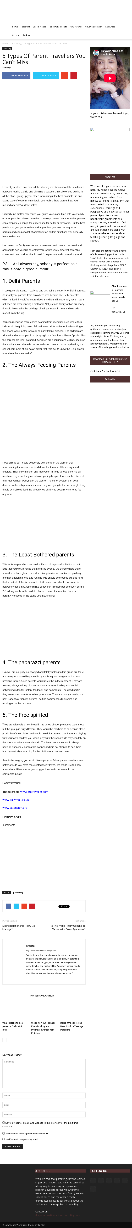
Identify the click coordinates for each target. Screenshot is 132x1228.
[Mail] (117, 1180)
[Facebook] (29, 979)
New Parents (75, 26)
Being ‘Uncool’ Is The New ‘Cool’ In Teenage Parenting (71, 1026)
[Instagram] (101, 1180)
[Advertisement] (44, 522)
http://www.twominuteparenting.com (41, 951)
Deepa (8, 67)
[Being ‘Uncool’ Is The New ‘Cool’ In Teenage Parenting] (73, 1011)
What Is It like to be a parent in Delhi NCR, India (12, 1026)
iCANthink (27, 35)
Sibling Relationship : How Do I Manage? (19, 927)
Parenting (25, 26)
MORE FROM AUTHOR (42, 995)
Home (15, 26)
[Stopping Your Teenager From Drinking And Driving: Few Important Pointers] (44, 1011)
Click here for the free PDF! (105, 371)
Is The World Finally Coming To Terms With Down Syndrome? (68, 927)
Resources (110, 26)
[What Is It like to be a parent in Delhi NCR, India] (15, 1011)
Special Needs (39, 26)
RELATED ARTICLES (15, 995)
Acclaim (15, 35)
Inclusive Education (93, 26)
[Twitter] (48, 979)
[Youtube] (54, 979)
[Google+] (35, 979)
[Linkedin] (41, 979)
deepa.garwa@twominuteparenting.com (57, 1215)
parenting (18, 892)
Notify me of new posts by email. (22, 1139)
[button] (125, 31)
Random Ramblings (58, 26)
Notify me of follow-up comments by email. (27, 1133)
